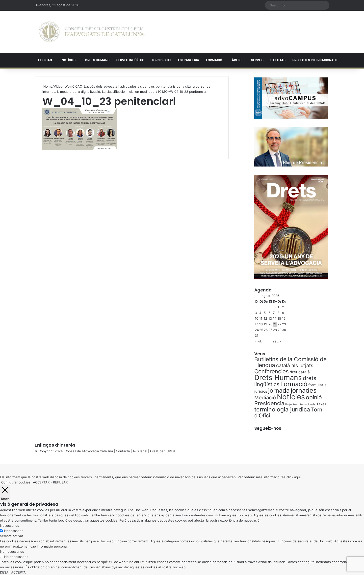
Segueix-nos (267, 428)
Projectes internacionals (314, 60)
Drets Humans (97, 60)
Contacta (123, 451)
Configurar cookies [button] (15, 482)
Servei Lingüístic (130, 60)
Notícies (69, 60)
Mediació (265, 397)
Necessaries (13, 531)
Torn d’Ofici (161, 60)
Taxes (321, 404)
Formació (214, 60)
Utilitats (278, 60)
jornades (303, 390)
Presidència (269, 403)
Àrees (236, 60)
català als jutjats (294, 365)
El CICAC (45, 60)
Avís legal (140, 451)
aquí (297, 477)
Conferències (271, 371)
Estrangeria (188, 60)
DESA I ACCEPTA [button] (13, 572)
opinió (314, 397)
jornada (279, 390)
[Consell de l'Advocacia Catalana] (91, 32)
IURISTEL (172, 451)
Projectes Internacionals (300, 404)
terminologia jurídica (282, 409)
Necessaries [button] (9, 525)
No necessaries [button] (12, 551)
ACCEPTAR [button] (41, 482)
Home (47, 86)
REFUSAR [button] (60, 482)
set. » (277, 341)
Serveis (257, 60)
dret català (300, 372)
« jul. (258, 341)
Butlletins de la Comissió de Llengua (290, 362)
